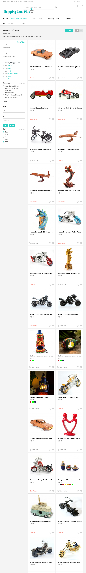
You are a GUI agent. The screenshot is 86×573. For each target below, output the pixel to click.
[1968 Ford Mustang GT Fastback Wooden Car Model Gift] (41, 52)
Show (5, 53)
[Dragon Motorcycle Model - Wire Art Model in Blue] (69, 218)
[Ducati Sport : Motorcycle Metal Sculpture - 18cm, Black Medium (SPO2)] (69, 300)
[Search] (56, 7)
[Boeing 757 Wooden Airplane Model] (41, 176)
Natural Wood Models (12, 86)
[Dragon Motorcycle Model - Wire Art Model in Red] (41, 259)
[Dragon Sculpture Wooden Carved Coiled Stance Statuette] (69, 259)
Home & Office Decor (19, 19)
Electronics (7, 23)
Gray (6, 134)
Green (7, 137)
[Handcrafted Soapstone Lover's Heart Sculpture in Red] (69, 424)
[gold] (68, 484)
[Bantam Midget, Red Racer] (41, 94)
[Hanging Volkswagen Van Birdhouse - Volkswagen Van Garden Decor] (41, 507)
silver (6, 139)
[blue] (63, 361)
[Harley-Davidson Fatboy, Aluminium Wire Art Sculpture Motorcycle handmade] (69, 383)
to (3, 116)
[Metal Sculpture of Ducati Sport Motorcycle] (41, 300)
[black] (61, 484)
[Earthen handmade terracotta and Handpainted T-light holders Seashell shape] (69, 342)
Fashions (67, 19)
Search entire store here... (33, 7)
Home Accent (9, 92)
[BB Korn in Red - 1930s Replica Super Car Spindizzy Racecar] (69, 94)
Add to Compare (49, 78)
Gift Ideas (20, 23)
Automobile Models (11, 97)
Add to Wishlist (52, 78)
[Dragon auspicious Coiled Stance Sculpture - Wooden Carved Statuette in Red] (69, 176)
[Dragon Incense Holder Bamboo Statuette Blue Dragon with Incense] (41, 218)
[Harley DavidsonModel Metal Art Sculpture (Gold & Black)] (41, 548)
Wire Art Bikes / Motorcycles (14, 95)
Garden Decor (37, 19)
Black (6, 141)
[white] (59, 484)
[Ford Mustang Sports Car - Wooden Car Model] (41, 424)
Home (5, 19)
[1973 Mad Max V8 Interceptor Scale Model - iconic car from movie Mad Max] (69, 52)
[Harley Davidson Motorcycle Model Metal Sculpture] (69, 548)
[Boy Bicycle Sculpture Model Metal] (41, 135)
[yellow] (65, 484)
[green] (33, 361)
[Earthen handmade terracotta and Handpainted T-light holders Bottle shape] (41, 342)
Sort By (5, 44)
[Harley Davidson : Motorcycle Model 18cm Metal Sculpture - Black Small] (69, 507)
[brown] (70, 484)
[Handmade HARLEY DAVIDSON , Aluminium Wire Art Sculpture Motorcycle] (41, 466)
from (4, 106)
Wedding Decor (53, 19)
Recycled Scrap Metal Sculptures (12, 89)
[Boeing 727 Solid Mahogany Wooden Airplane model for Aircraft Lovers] (69, 135)
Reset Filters (21, 42)
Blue (6, 132)
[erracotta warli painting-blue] (69, 466)
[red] (31, 361)
